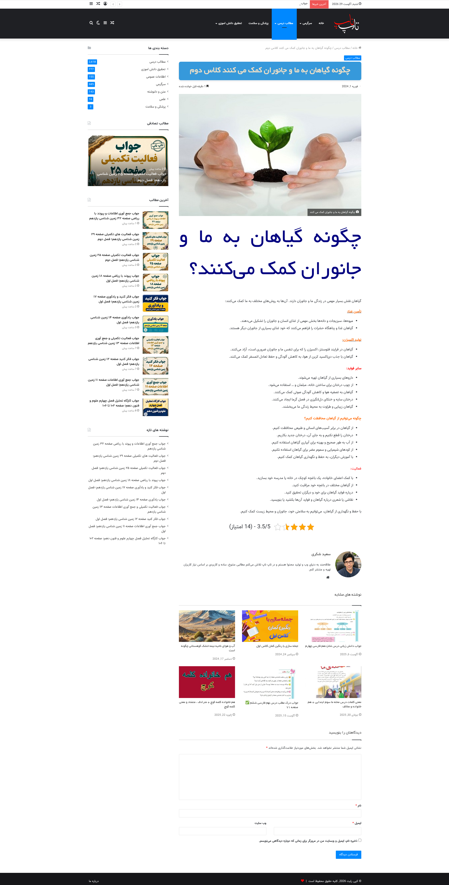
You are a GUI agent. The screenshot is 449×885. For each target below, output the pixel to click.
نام (358, 805)
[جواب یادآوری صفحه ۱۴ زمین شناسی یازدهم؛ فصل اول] (155, 324)
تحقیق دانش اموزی (230, 23)
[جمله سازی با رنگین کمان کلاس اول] (270, 626)
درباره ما (94, 881)
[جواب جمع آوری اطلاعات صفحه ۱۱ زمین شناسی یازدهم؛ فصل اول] (155, 386)
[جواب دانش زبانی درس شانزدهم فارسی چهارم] (333, 626)
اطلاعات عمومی (156, 76)
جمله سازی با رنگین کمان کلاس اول (277, 646)
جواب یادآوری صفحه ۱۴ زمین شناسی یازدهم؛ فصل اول (131, 499)
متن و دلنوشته (156, 91)
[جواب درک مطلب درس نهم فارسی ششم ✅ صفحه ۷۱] (270, 682)
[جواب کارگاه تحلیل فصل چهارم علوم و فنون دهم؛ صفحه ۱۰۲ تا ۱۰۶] (155, 407)
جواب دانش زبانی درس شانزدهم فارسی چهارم (333, 646)
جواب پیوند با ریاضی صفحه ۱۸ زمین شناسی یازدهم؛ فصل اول (127, 480)
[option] (128, 160)
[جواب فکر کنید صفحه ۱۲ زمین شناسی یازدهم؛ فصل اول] (155, 365)
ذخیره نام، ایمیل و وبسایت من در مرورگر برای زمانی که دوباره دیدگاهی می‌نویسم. (308, 841)
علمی (162, 99)
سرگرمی (307, 23)
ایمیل (356, 823)
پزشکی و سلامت (258, 23)
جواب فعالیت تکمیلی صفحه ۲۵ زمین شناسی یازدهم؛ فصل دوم (269, 3)
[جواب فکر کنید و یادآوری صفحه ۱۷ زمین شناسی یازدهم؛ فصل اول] (155, 303)
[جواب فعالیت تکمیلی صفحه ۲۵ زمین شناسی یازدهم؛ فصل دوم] (155, 261)
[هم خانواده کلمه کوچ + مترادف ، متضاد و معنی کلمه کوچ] (207, 682)
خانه (321, 23)
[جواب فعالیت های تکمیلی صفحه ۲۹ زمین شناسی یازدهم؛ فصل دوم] (155, 241)
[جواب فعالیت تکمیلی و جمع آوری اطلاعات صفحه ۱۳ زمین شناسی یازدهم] (155, 345)
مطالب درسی (285, 23)
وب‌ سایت (260, 823)
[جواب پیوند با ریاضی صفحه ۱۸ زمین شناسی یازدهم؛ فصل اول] (155, 282)
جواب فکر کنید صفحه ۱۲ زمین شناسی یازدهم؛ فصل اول (131, 519)
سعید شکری (321, 554)
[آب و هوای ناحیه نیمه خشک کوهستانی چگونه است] (207, 626)
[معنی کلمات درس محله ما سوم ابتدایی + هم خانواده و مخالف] (333, 682)
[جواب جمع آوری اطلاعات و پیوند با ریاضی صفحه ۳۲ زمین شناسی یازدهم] (155, 220)
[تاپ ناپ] (346, 23)
